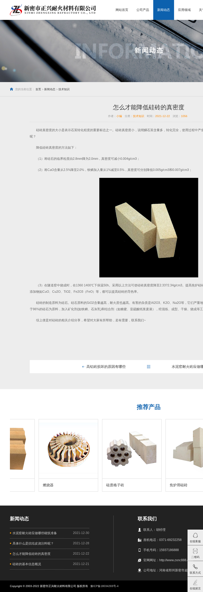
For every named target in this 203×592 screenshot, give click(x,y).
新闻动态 (49, 89)
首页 (38, 89)
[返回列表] (148, 367)
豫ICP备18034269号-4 (104, 586)
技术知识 (64, 89)
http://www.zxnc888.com (176, 560)
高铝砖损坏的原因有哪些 (105, 367)
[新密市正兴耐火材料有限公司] (53, 10)
